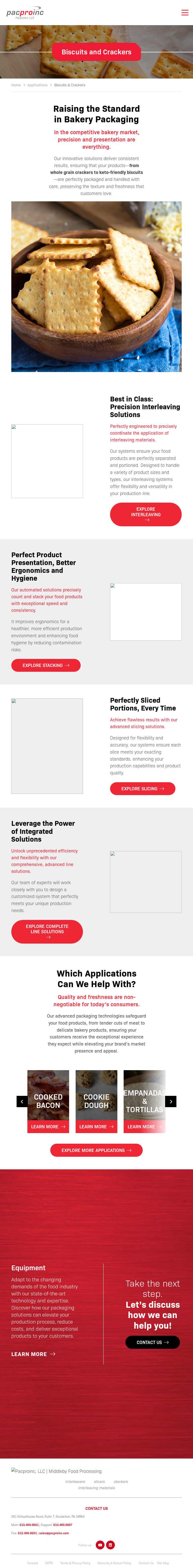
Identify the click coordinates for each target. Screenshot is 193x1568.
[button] (185, 12)
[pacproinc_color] (25, 13)
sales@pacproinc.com (54, 1533)
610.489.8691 (27, 1533)
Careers (32, 1563)
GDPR (49, 1563)
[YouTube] (100, 1545)
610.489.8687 (62, 1525)
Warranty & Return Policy (114, 1563)
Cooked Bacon (48, 1100)
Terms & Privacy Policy (75, 1563)
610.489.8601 (29, 1525)
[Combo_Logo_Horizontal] (60, 1471)
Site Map (163, 1563)
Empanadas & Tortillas (144, 1100)
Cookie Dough (96, 1100)
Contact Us (146, 1563)
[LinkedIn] (110, 1545)
